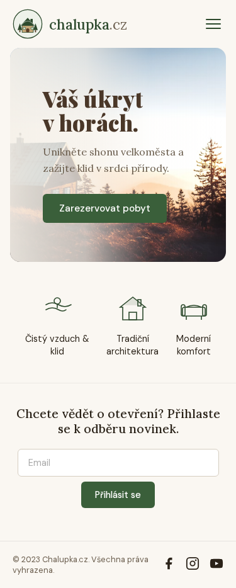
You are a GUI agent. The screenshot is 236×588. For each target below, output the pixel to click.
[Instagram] (192, 565)
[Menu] (213, 23)
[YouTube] (216, 565)
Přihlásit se (118, 494)
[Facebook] (169, 565)
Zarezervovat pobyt (104, 208)
